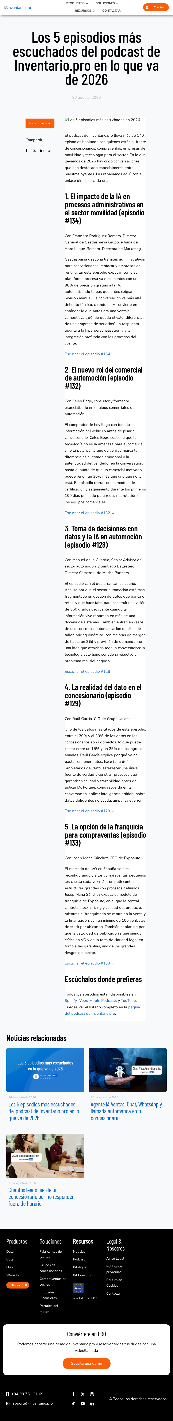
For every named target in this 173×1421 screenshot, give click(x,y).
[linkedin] (92, 1403)
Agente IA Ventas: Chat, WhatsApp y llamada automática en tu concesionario (126, 1110)
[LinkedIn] (42, 151)
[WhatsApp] (49, 151)
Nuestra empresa (40, 123)
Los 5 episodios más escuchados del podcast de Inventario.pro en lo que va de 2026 (43, 1110)
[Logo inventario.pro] (17, 7)
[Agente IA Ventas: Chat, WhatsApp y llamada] (128, 1049)
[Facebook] (26, 151)
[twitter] (82, 1394)
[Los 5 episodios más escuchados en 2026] (45, 1049)
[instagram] (92, 1394)
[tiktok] (73, 1403)
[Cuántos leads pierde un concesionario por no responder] (45, 1135)
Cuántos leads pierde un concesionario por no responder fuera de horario (41, 1196)
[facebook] (73, 1394)
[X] (34, 151)
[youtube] (82, 1403)
